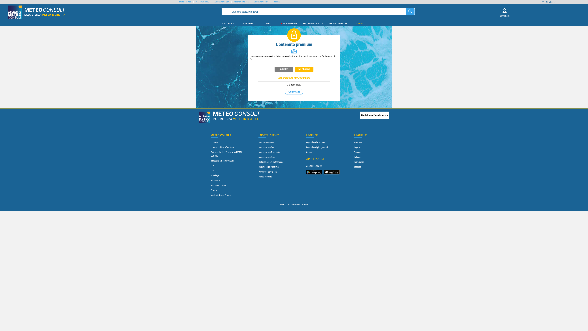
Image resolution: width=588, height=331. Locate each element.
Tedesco (357, 167)
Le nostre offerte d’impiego (222, 147)
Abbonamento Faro (266, 157)
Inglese (357, 147)
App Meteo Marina (314, 166)
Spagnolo (358, 152)
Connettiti (294, 91)
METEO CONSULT (202, 2)
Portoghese (359, 162)
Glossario (310, 152)
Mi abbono (304, 69)
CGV (212, 165)
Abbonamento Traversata (269, 152)
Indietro (283, 69)
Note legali (215, 175)
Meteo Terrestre (265, 176)
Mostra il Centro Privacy (221, 195)
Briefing (276, 2)
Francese (358, 142)
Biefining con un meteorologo (270, 162)
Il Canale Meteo (185, 2)
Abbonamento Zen (266, 142)
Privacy (214, 190)
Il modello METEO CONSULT (222, 161)
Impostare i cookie (218, 185)
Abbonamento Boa (266, 147)
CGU (212, 170)
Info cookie (215, 180)
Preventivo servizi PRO (267, 172)
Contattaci (215, 142)
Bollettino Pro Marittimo (268, 167)
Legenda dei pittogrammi (317, 147)
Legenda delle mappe (315, 142)
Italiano (357, 157)
